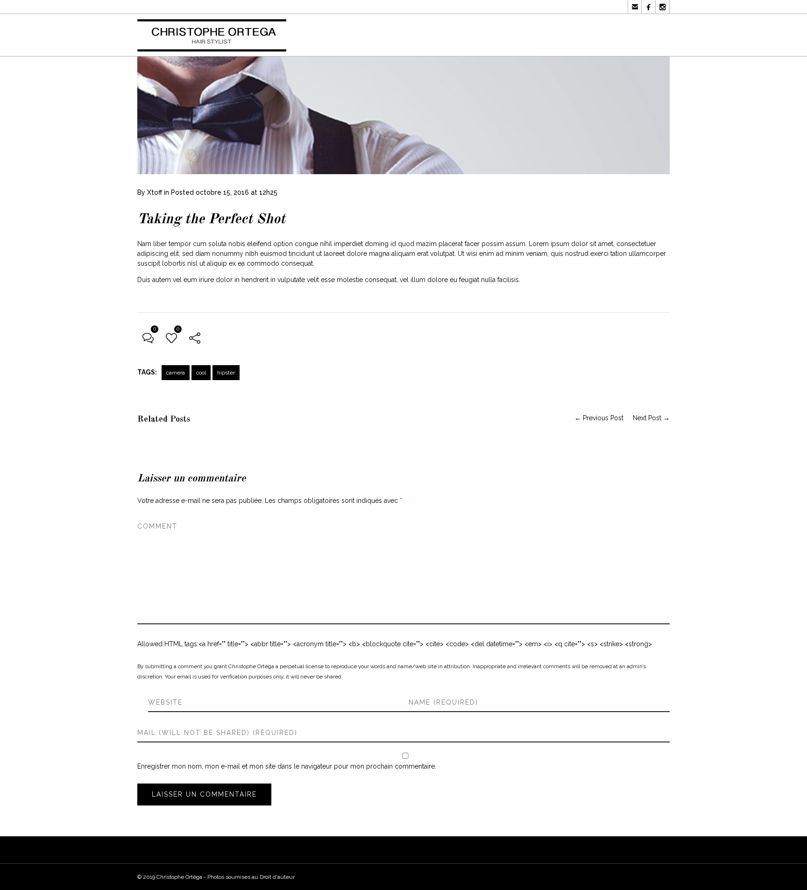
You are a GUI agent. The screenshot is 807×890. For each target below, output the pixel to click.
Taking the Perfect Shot (211, 219)
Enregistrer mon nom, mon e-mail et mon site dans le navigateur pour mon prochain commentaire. (286, 766)
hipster (226, 372)
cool (201, 372)
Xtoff (154, 192)
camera (175, 372)
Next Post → (651, 418)
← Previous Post (598, 418)
